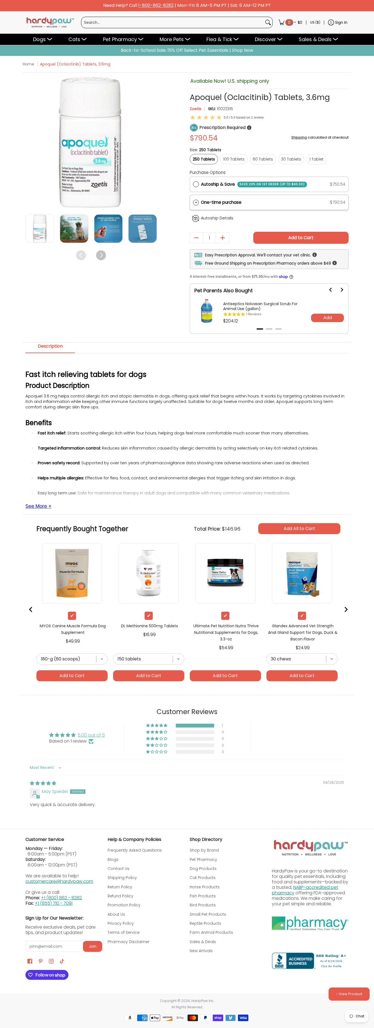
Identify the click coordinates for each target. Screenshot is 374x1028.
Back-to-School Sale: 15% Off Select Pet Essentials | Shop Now (187, 50)
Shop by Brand (204, 850)
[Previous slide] (30, 609)
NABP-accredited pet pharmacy (305, 890)
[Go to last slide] (327, 289)
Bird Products (203, 905)
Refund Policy (120, 896)
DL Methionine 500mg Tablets (149, 626)
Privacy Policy (121, 923)
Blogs (113, 859)
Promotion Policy (124, 905)
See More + (38, 506)
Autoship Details (217, 218)
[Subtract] (196, 237)
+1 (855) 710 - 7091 (54, 903)
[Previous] (30, 142)
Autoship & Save (253, 184)
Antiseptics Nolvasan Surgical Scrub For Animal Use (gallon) (260, 306)
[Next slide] (338, 289)
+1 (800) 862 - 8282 (61, 898)
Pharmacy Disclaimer (128, 941)
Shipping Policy (122, 877)
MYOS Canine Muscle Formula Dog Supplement (73, 629)
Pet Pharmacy (203, 859)
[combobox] (172, 22)
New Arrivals (201, 950)
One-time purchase (221, 202)
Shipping (299, 137)
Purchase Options (208, 172)
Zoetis (195, 108)
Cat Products (202, 877)
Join (92, 946)
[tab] (260, 329)
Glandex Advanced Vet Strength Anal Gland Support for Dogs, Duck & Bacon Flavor (303, 632)
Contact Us (119, 868)
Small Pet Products (208, 914)
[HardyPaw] (50, 22)
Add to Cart (300, 237)
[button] (269, 202)
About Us (116, 914)
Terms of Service (124, 932)
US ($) (315, 22)
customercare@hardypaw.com (59, 881)
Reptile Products (205, 923)
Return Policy (120, 887)
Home (28, 64)
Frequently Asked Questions (135, 850)
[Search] (268, 22)
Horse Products (205, 887)
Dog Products (203, 868)
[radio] (196, 184)
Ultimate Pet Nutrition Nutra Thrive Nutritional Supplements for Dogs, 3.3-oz (226, 632)
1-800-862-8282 (156, 5)
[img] (43, 783)
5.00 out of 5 (91, 735)
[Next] (152, 142)
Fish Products (203, 896)
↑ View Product (349, 993)
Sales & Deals (203, 941)
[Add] (222, 237)
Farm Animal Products (211, 932)
